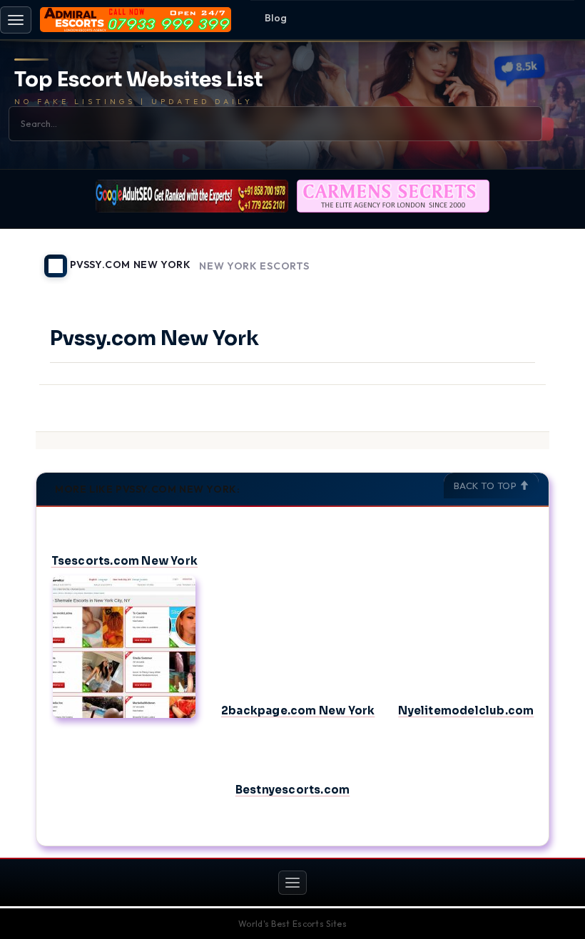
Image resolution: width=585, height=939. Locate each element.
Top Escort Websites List (138, 80)
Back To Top (486, 485)
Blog (276, 17)
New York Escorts (254, 266)
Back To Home (512, 257)
